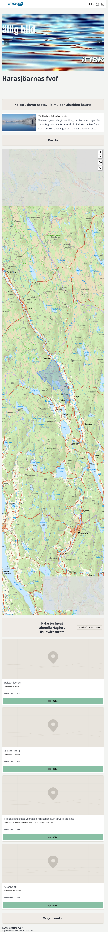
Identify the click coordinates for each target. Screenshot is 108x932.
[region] (53, 42)
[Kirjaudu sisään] (102, 5)
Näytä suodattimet (90, 627)
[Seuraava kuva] (99, 42)
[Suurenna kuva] (53, 42)
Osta (54, 701)
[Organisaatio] (53, 918)
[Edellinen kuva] (6, 42)
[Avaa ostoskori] (97, 4)
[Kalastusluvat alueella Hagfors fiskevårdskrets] (53, 627)
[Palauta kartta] (100, 162)
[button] (100, 152)
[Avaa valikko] (4, 4)
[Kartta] (53, 140)
